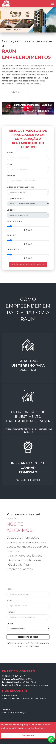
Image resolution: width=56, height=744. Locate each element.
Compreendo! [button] (28, 735)
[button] (4, 20)
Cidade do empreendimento (20, 187)
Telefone (11, 175)
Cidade (10, 623)
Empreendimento (15, 198)
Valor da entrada (14, 221)
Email (9, 164)
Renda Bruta (13, 249)
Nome (10, 152)
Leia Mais (15, 92)
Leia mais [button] (40, 728)
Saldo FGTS (12, 235)
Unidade (11, 210)
